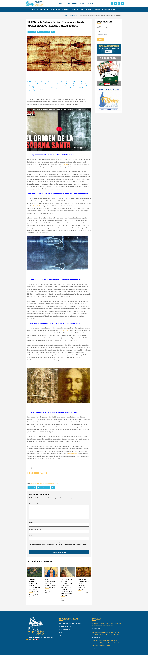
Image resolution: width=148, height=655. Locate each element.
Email (99, 31)
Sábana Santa (36, 206)
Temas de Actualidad (65, 626)
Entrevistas (41, 9)
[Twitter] (34, 32)
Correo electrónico (35, 529)
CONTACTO (90, 3)
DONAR (82, 3)
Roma (58, 9)
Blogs (60, 632)
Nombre (32, 522)
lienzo (65, 164)
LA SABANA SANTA (37, 473)
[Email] (53, 32)
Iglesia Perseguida (108, 9)
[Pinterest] (48, 32)
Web (30, 536)
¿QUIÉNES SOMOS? (71, 3)
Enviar (100, 39)
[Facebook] (30, 32)
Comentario (33, 504)
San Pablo (75, 9)
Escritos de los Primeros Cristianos (70, 623)
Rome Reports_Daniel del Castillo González (44, 483)
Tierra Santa (66, 9)
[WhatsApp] (43, 32)
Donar (61, 635)
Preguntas (51, 9)
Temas (33, 9)
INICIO (60, 3)
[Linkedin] (39, 32)
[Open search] (96, 3)
